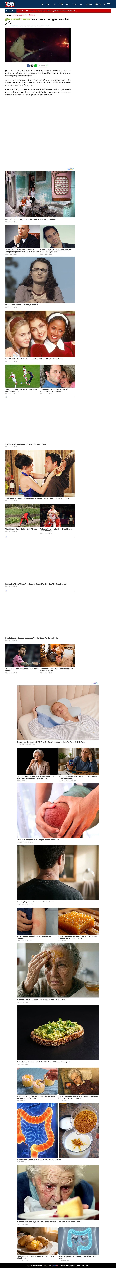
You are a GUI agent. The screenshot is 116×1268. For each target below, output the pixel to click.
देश (54, 4)
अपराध (67, 4)
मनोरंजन (75, 4)
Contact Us (76, 1265)
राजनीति (61, 4)
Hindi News (8, 15)
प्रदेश (47, 4)
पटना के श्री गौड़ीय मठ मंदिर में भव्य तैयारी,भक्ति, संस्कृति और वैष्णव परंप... (44, 11)
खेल (81, 4)
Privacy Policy (66, 1265)
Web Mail (85, 1265)
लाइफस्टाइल (89, 4)
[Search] (104, 4)
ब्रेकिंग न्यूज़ (98, 4)
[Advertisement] (83, 39)
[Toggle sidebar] (108, 4)
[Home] (42, 4)
